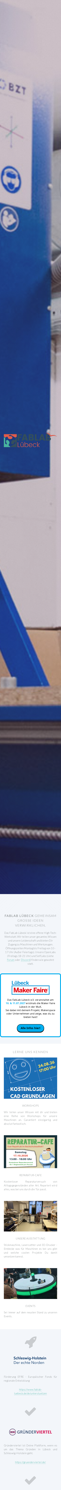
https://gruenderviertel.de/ (30, 1462)
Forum (10, 959)
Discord (25, 959)
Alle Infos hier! (30, 1028)
